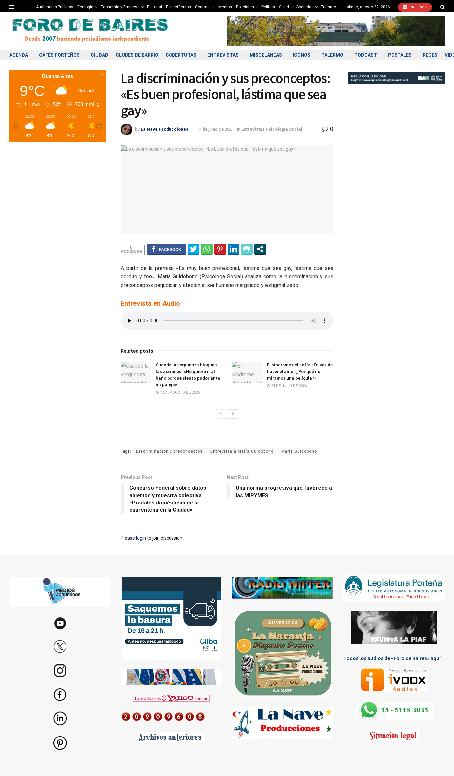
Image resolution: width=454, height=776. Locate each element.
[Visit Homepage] (90, 31)
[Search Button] (442, 7)
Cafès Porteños (59, 55)
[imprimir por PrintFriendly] (247, 249)
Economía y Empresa (120, 7)
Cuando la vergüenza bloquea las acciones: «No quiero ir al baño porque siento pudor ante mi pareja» (188, 374)
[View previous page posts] (221, 414)
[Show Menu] (11, 7)
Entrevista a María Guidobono (242, 451)
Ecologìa (85, 7)
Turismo (328, 7)
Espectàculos (178, 7)
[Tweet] (193, 249)
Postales (400, 55)
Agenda (18, 55)
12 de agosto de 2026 (179, 392)
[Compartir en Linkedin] (233, 249)
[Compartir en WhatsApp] (207, 249)
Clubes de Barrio (137, 55)
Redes (430, 55)
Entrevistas (223, 55)
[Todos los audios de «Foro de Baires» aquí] (394, 680)
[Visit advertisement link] (336, 31)
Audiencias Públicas (54, 7)
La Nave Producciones (164, 129)
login (141, 538)
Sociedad (305, 7)
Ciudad (99, 55)
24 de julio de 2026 (288, 386)
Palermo (417, 7)
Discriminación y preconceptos (169, 451)
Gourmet (203, 7)
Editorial (154, 7)
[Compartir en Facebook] (166, 249)
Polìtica (268, 7)
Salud (284, 7)
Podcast (365, 55)
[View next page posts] (233, 414)
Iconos (301, 55)
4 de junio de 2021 (216, 129)
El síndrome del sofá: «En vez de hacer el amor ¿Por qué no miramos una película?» (300, 371)
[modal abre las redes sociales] (260, 249)
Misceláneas (266, 55)
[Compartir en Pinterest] (220, 249)
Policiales (245, 7)
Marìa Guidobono (299, 451)
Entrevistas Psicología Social (271, 129)
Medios (225, 7)
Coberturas (181, 55)
